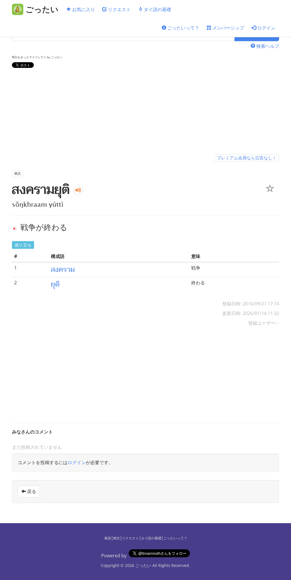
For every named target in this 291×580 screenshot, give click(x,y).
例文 (116, 538)
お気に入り (83, 9)
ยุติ (55, 284)
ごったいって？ (182, 28)
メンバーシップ (227, 28)
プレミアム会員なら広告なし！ (247, 157)
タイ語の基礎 (157, 9)
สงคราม (63, 270)
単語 (107, 538)
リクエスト (119, 9)
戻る (31, 491)
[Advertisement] (145, 112)
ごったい (143, 565)
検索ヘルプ (267, 46)
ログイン (265, 28)
